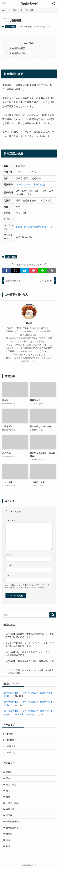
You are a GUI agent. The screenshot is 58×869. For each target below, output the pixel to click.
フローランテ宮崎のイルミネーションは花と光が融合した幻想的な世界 (28, 671)
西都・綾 (10, 809)
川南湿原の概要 (17, 48)
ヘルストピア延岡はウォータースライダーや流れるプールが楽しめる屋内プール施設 (28, 644)
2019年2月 (10, 746)
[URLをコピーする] (51, 270)
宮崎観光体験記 (13, 821)
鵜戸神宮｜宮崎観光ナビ (26, 714)
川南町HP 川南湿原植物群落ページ (34, 227)
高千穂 (9, 815)
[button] (6, 270)
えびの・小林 (12, 803)
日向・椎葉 (10, 27)
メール (9, 565)
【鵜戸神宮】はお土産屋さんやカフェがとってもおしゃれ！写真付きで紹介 (28, 653)
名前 (8, 555)
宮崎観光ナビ (29, 3)
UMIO (29, 323)
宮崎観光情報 (12, 828)
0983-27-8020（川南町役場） (31, 184)
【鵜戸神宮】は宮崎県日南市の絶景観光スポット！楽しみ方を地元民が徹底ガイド (28, 635)
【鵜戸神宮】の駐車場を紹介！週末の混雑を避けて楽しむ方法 (28, 662)
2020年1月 (10, 734)
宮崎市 (9, 772)
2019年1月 (10, 752)
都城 (8, 797)
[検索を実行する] (52, 615)
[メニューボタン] (4, 4)
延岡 (8, 790)
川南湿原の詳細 (17, 53)
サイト (8, 575)
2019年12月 (10, 740)
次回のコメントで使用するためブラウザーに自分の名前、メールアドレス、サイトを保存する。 (30, 586)
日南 (8, 778)
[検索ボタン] (54, 4)
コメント (10, 520)
